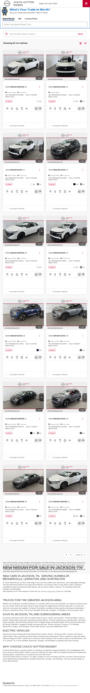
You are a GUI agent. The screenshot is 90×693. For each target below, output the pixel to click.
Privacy (60, 685)
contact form (51, 591)
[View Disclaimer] (27, 108)
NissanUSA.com (73, 685)
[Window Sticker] (40, 108)
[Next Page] (71, 555)
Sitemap (65, 685)
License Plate (31, 18)
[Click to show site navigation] (86, 3)
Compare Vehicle (16, 125)
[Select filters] (80, 43)
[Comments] (36, 108)
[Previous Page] (66, 555)
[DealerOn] (9, 683)
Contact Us (53, 685)
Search (80, 34)
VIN (19, 18)
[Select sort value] (85, 43)
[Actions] (40, 87)
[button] (41, 66)
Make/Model (9, 18)
